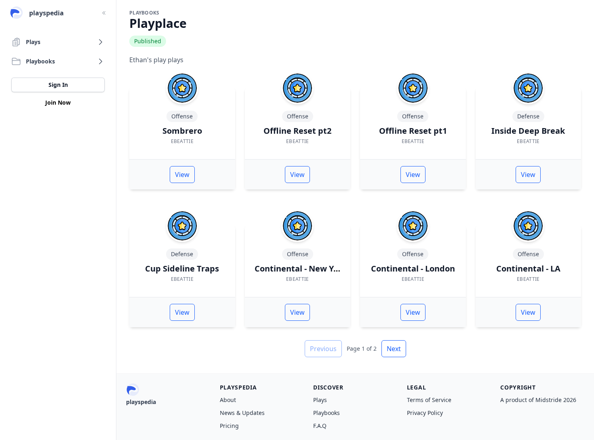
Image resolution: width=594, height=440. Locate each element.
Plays (320, 400)
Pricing (229, 425)
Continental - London (413, 268)
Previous (323, 348)
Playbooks (326, 413)
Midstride (548, 400)
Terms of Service (429, 400)
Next (394, 348)
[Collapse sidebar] (104, 13)
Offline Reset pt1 (413, 130)
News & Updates (242, 413)
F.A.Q (319, 425)
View (182, 174)
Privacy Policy (425, 413)
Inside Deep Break (528, 130)
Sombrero (182, 130)
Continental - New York (301, 268)
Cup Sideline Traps (182, 268)
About (228, 400)
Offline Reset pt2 (297, 130)
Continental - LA (528, 268)
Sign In (58, 84)
